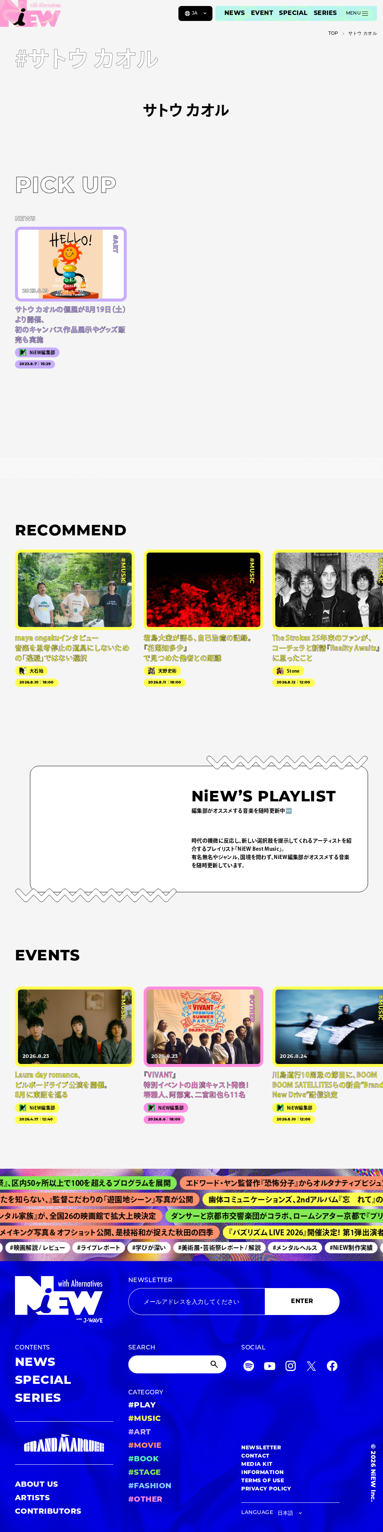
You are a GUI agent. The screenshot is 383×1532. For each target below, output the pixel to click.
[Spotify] (248, 1367)
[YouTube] (269, 1367)
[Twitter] (311, 1367)
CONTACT (255, 1456)
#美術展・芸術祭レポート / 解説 (209, 1248)
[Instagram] (290, 1367)
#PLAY (142, 1405)
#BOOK (143, 1459)
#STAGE (144, 1473)
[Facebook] (332, 1367)
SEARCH (142, 1348)
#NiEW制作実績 (340, 1248)
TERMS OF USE (262, 1481)
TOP (333, 33)
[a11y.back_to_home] (30, 16)
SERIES (325, 13)
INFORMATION (262, 1473)
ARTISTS (32, 1498)
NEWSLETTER (150, 1281)
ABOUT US (36, 1485)
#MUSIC (144, 1419)
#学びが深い (139, 1248)
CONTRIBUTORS (48, 1512)
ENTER (302, 1302)
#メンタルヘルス (284, 1248)
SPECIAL (293, 13)
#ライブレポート (88, 1248)
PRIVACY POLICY (266, 1489)
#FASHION (150, 1486)
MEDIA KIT (256, 1464)
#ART (139, 1432)
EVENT (262, 13)
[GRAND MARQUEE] (64, 1443)
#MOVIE (145, 1446)
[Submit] (215, 1364)
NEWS (234, 13)
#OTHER (145, 1500)
